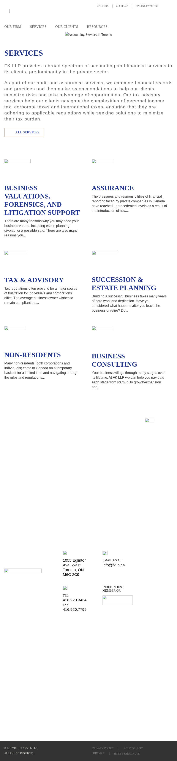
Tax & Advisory (34, 280)
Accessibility (133, 748)
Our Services (27, 34)
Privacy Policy (103, 748)
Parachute (131, 753)
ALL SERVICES (27, 132)
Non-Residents (32, 355)
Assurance (113, 188)
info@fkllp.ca (114, 565)
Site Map (98, 753)
